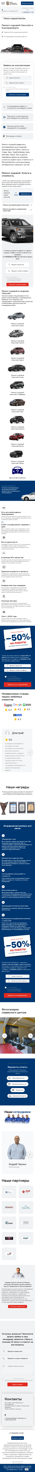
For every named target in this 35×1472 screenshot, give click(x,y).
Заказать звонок (27, 3)
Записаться (25, 194)
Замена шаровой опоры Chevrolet (7, 194)
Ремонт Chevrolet (17, 17)
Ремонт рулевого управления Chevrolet (14, 210)
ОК (27, 1469)
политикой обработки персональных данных (17, 89)
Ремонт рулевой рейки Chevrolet (16, 205)
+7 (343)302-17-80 (27, 12)
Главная (5, 17)
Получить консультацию (17, 95)
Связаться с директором (17, 1306)
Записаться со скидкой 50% (17, 685)
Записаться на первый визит (17, 995)
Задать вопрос (17, 1384)
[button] (30, 752)
